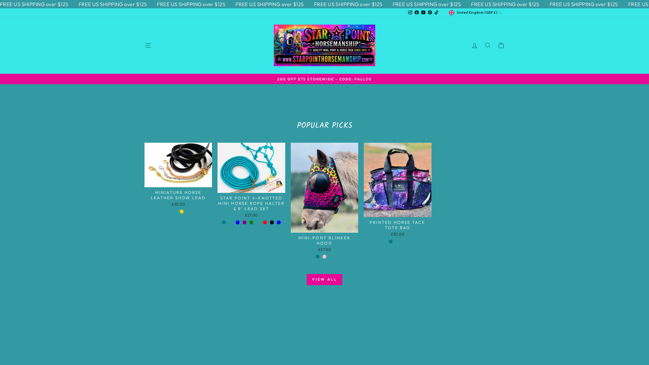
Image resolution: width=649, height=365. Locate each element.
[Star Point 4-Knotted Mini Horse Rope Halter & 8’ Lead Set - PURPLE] (244, 222)
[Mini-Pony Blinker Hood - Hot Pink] (324, 256)
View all (324, 279)
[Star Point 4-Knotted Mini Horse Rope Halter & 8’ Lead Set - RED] (265, 222)
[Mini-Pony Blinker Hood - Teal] (317, 256)
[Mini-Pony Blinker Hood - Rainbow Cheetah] (331, 256)
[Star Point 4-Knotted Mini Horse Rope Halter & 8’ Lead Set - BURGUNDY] (258, 222)
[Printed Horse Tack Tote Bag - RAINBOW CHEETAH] (397, 241)
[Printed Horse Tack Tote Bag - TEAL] (390, 241)
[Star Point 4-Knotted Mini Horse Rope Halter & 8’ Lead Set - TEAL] (224, 222)
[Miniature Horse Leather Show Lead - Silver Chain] (174, 211)
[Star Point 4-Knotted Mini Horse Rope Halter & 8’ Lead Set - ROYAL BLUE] (237, 222)
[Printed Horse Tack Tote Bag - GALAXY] (404, 241)
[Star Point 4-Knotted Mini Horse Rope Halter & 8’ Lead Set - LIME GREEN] (251, 222)
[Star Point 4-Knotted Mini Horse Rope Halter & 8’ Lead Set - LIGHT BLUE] (278, 222)
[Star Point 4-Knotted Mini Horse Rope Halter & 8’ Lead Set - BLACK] (271, 222)
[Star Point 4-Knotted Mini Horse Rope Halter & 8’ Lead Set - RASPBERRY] (230, 222)
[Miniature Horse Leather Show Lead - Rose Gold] (181, 211)
